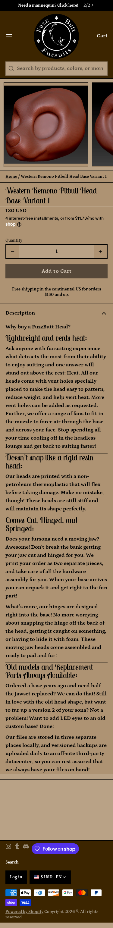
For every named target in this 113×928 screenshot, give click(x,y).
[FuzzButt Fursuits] (56, 36)
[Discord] (26, 848)
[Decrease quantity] (12, 251)
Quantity (13, 240)
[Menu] (11, 36)
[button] (56, 271)
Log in (16, 877)
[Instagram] (8, 848)
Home (11, 176)
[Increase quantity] (100, 251)
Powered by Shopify (24, 911)
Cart (102, 36)
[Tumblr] (17, 848)
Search (12, 862)
